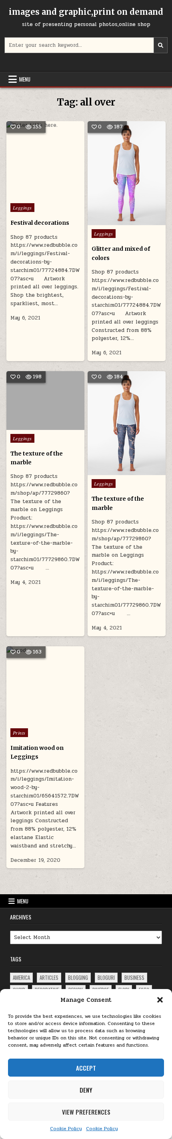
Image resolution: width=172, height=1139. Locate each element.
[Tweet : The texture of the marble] (33, 425)
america (21, 977)
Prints (19, 732)
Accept (86, 1067)
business (134, 977)
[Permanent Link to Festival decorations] (45, 160)
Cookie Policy (66, 1128)
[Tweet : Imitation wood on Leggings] (28, 719)
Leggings (22, 207)
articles (49, 977)
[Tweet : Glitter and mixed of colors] (109, 220)
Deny (86, 1089)
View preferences (86, 1111)
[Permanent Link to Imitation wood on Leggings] (45, 685)
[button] (160, 1000)
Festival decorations (39, 222)
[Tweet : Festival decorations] (28, 194)
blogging (78, 977)
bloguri (106, 977)
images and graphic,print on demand (86, 12)
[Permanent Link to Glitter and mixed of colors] (127, 173)
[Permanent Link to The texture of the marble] (45, 400)
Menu (24, 79)
